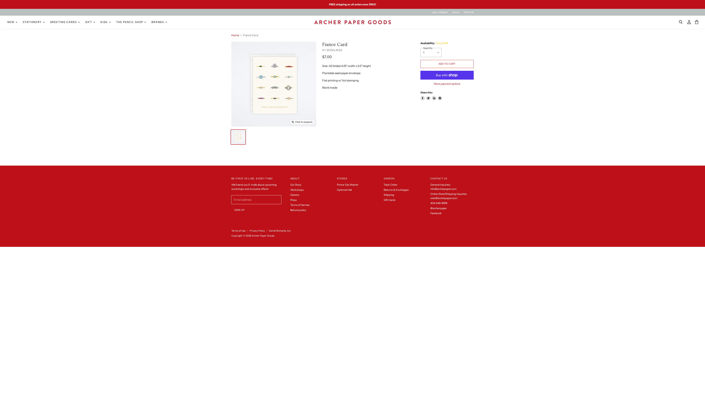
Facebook (436, 213)
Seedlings (334, 50)
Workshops (297, 190)
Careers (294, 194)
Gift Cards (469, 12)
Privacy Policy (257, 230)
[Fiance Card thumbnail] (238, 137)
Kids (104, 22)
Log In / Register (440, 12)
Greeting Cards (64, 22)
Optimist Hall (344, 190)
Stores (455, 12)
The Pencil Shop (130, 22)
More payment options (447, 83)
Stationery (33, 22)
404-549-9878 (438, 203)
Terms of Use (238, 230)
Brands (158, 22)
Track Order (390, 184)
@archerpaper (438, 208)
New (11, 22)
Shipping (389, 194)
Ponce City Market (347, 184)
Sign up (239, 210)
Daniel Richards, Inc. (280, 230)
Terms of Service (300, 205)
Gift (89, 22)
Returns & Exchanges (396, 190)
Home (235, 35)
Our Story (295, 184)
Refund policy (298, 210)
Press (293, 200)
